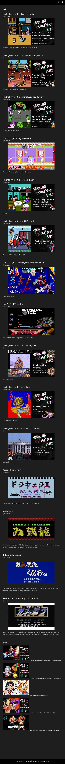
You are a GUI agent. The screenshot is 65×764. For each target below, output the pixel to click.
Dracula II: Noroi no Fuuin (12, 470)
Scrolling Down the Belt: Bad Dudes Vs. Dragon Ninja (21, 428)
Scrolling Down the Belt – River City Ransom (18, 179)
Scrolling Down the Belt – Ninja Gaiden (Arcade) (20, 345)
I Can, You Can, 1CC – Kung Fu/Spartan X (17, 138)
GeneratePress (44, 761)
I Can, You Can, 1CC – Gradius (13, 304)
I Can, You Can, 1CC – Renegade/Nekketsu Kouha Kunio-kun (23, 262)
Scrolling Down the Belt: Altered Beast (16, 387)
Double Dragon (8, 511)
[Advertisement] (32, 744)
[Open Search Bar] (58, 2)
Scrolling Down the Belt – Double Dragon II (18, 221)
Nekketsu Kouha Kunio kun (12, 555)
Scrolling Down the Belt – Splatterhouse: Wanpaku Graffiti (24, 97)
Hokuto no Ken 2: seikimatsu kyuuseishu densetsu (20, 598)
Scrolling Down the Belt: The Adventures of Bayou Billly (23, 55)
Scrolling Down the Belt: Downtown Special (18, 14)
